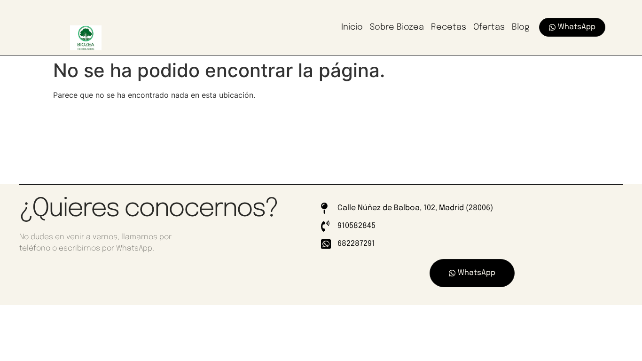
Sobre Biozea (397, 27)
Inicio (352, 27)
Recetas (448, 27)
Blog (521, 27)
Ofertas (489, 27)
